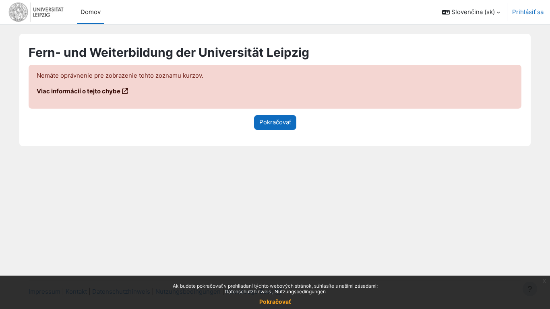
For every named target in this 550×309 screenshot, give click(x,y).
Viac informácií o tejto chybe (78, 91)
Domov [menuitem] (91, 12)
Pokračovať (275, 301)
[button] (471, 12)
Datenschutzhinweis (248, 291)
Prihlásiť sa (528, 12)
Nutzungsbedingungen (300, 291)
